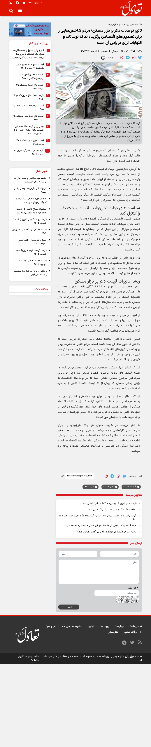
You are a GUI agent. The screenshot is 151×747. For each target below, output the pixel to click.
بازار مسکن (108, 487)
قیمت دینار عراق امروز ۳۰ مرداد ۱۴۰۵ (28, 97)
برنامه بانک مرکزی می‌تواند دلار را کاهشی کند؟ (111, 510)
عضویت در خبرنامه (72, 626)
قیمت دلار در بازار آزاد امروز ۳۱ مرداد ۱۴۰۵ (28, 152)
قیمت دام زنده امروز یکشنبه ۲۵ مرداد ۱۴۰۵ (28, 118)
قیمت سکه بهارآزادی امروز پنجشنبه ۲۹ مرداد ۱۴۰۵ (30, 76)
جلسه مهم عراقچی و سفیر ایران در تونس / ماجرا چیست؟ (30, 180)
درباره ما (119, 626)
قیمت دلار (89, 487)
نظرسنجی (113, 632)
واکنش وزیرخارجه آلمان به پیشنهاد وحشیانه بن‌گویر (30, 273)
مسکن (114, 51)
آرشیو (91, 626)
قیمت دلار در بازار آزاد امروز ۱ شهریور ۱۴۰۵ (29, 231)
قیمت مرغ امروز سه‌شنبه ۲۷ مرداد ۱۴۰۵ (30, 142)
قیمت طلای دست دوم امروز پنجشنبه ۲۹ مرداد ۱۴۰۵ (30, 66)
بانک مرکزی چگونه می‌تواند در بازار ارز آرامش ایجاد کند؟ (106, 532)
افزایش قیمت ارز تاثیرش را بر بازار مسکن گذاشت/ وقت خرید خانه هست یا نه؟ (97, 518)
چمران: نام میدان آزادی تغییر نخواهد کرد (32, 242)
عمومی (104, 51)
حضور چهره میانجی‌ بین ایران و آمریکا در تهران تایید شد (31, 200)
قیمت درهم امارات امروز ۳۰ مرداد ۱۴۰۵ (27, 107)
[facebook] (122, 57)
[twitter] (140, 57)
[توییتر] (24, 2)
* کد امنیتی (132, 588)
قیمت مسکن (129, 487)
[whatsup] (134, 57)
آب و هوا (51, 626)
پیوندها (105, 626)
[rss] (10, 2)
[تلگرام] (17, 2)
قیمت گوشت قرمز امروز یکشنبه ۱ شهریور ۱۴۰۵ (31, 252)
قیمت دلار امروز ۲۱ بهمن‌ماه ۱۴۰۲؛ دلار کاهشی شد (109, 504)
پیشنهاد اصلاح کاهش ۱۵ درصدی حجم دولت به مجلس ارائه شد (31, 211)
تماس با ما (136, 626)
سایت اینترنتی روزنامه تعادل (109, 657)
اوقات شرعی (130, 632)
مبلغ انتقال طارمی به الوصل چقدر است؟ (30, 190)
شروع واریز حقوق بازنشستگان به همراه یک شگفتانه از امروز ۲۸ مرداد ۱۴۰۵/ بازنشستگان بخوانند (28, 54)
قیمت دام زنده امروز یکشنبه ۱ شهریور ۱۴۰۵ (32, 262)
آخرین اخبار (42, 171)
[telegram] (128, 57)
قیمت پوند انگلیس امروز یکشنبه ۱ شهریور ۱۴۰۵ (30, 221)
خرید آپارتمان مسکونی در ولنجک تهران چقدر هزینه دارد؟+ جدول (101, 526)
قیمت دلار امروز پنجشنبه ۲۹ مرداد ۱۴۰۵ (29, 87)
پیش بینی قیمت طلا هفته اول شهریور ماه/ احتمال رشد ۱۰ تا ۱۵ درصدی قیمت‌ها (28, 130)
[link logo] (129, 8)
